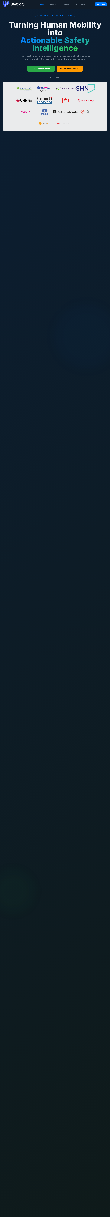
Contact (83, 4)
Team (75, 4)
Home (42, 4)
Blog (90, 4)
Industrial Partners (71, 69)
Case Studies (65, 4)
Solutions (51, 4)
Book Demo (101, 4)
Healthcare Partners (43, 69)
